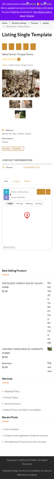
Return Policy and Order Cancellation (22, 410)
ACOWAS (32, 460)
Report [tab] (27, 181)
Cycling (38, 203)
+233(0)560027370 (31, 167)
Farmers (34, 23)
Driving (19, 203)
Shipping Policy (12, 391)
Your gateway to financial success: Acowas (25, 442)
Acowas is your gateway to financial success (26, 435)
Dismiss (30, 16)
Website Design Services (14, 471)
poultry (46, 23)
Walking (29, 203)
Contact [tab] (16, 181)
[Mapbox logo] (9, 247)
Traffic (10, 203)
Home (5, 23)
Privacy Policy (11, 397)
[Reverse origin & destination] (10, 194)
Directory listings (19, 23)
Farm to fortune (11, 429)
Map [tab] (6, 181)
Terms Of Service (12, 404)
